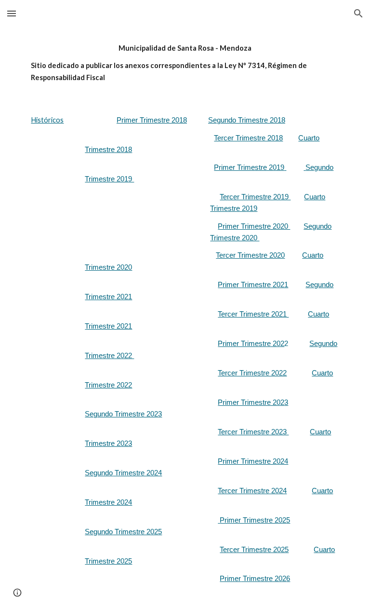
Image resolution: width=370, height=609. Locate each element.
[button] (11, 13)
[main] (185, 63)
